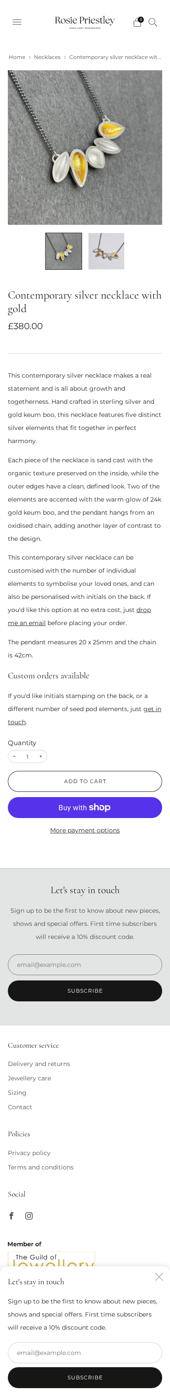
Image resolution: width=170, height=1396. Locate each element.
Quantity (22, 743)
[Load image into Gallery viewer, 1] (63, 251)
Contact (20, 1107)
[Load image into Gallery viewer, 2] (106, 251)
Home (17, 57)
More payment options (85, 830)
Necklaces (47, 57)
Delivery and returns (39, 1063)
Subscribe (85, 1377)
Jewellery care (29, 1078)
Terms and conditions (41, 1167)
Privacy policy (29, 1152)
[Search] (153, 21)
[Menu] (17, 22)
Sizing (17, 1092)
